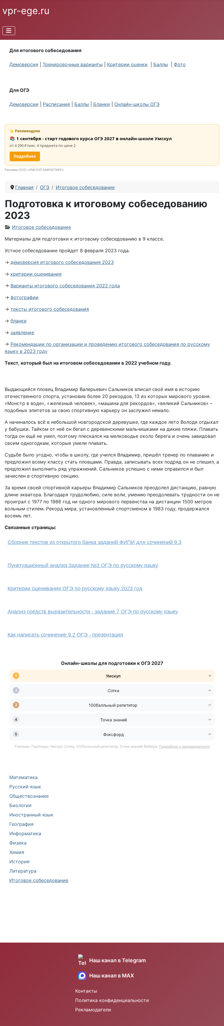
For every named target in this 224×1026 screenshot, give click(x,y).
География (21, 824)
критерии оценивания (36, 274)
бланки (18, 321)
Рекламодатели (93, 1010)
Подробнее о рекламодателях (184, 746)
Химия (16, 852)
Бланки (101, 104)
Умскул (113, 675)
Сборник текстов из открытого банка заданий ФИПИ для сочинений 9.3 (94, 542)
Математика (23, 777)
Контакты (86, 991)
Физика (18, 843)
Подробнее (25, 156)
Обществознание (29, 796)
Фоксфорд (113, 734)
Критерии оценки (127, 64)
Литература (22, 871)
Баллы (160, 64)
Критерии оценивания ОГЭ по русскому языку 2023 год (75, 588)
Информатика (25, 833)
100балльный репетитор (114, 705)
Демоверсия (23, 64)
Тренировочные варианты (73, 64)
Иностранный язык (31, 815)
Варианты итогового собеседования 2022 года (65, 286)
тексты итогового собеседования (49, 309)
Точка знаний (113, 719)
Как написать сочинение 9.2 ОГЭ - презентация (65, 635)
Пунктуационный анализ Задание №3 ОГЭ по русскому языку (83, 565)
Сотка (113, 690)
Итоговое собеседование (38, 880)
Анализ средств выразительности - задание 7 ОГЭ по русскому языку (93, 612)
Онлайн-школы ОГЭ (137, 104)
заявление (22, 332)
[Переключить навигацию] (8, 30)
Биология (20, 805)
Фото (180, 64)
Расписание (56, 104)
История (19, 861)
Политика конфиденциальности (112, 1000)
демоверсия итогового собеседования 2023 (62, 262)
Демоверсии (23, 104)
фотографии (24, 297)
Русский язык (25, 787)
